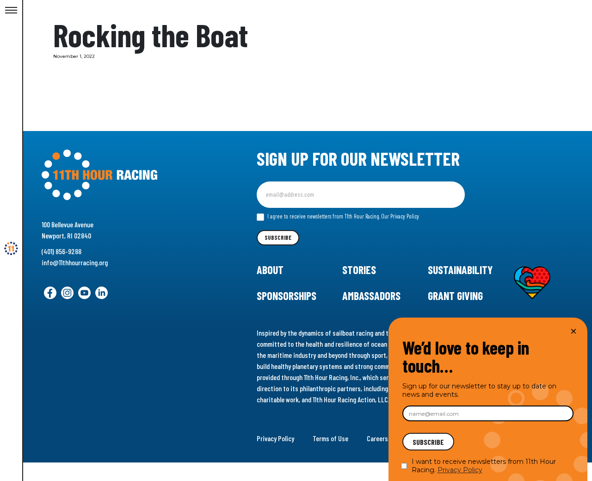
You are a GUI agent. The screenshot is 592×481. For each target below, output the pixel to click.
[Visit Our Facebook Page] (50, 293)
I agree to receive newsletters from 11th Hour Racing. (342, 216)
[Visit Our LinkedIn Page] (101, 293)
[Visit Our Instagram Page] (67, 293)
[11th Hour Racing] (11, 249)
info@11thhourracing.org (75, 262)
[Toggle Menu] (11, 10)
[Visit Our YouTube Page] (84, 293)
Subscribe (278, 237)
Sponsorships (286, 295)
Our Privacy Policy (400, 216)
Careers (377, 438)
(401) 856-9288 (61, 251)
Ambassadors (371, 295)
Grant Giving (455, 295)
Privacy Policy (275, 438)
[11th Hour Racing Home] (124, 175)
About (270, 269)
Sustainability (460, 269)
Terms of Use (330, 438)
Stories (359, 269)
